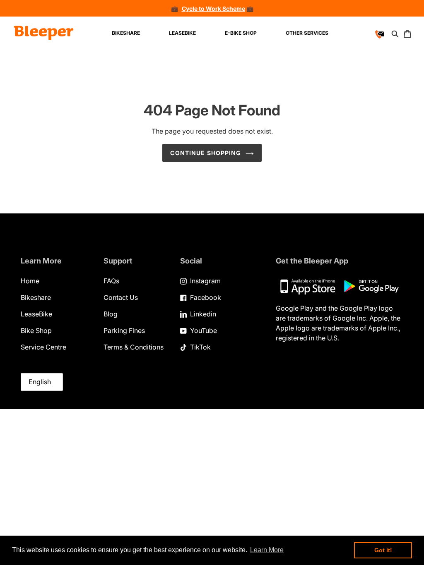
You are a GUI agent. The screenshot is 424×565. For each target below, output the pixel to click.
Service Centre (43, 347)
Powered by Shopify (397, 126)
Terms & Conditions (134, 347)
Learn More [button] (267, 549)
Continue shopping (205, 152)
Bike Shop (36, 330)
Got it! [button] (383, 550)
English (40, 382)
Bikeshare (36, 297)
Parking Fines (124, 330)
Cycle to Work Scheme (213, 8)
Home (30, 281)
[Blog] (366, 33)
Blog (111, 314)
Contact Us (121, 297)
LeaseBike (36, 314)
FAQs (111, 281)
